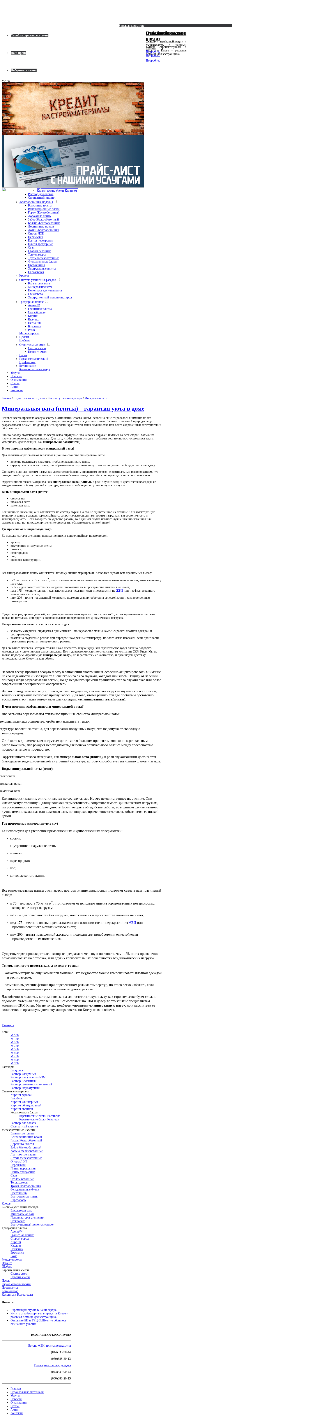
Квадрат (33, 319)
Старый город (37, 312)
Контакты (17, 390)
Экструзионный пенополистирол (50, 297)
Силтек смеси (37, 348)
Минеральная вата (40, 287)
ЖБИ (119, 590)
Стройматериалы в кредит (29, 35)
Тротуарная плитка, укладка (52, 1365)
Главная (16, 1388)
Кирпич (33, 315)
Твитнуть (8, 1025)
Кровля (24, 275)
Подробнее (153, 51)
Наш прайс (18, 53)
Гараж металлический (33, 358)
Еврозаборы (36, 272)
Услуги (15, 372)
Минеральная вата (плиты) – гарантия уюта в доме (73, 408)
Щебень (24, 340)
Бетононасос (27, 365)
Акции (15, 386)
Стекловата (35, 294)
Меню (6, 81)
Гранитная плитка (40, 308)
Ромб (31, 330)
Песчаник (34, 323)
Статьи (15, 383)
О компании (19, 379)
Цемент (24, 337)
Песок (23, 355)
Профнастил (27, 362)
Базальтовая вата (39, 283)
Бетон (32, 1345)
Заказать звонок (131, 25)
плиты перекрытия (58, 1345)
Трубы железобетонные (43, 258)
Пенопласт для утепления (45, 290)
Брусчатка (34, 326)
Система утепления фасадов (37, 280)
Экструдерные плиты (42, 268)
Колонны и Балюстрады (34, 369)
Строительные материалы (27, 1392)
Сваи (31, 247)
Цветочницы (36, 265)
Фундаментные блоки (42, 261)
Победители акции (24, 70)
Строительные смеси (32, 344)
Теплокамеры (37, 254)
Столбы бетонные (39, 251)
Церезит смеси (37, 351)
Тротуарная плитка (31, 301)
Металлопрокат (29, 333)
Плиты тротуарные (40, 244)
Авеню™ (34, 305)
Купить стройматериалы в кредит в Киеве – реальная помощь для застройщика (39, 1315)
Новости (16, 376)
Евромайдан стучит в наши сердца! (34, 1310)
